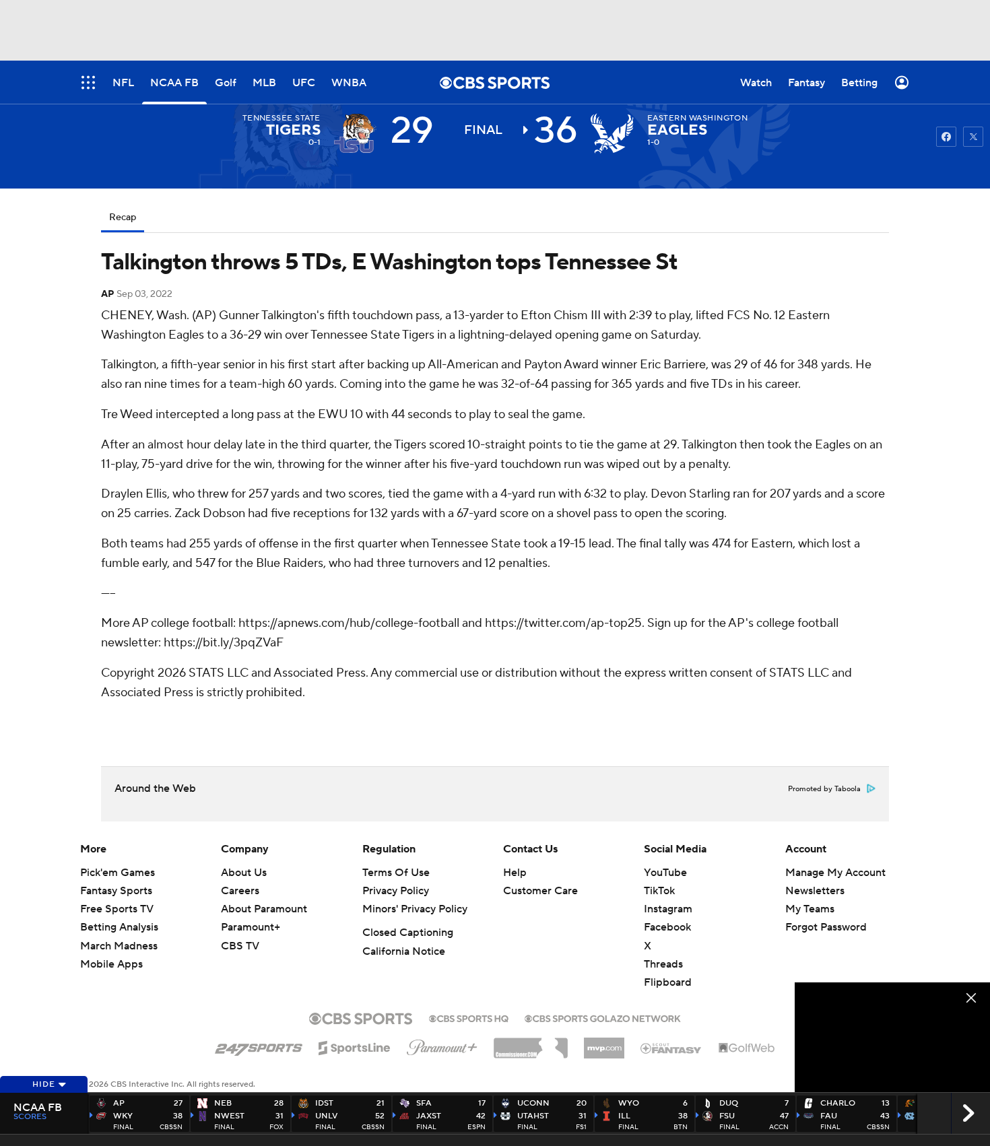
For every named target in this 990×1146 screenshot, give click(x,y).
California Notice (403, 951)
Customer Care (540, 891)
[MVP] (604, 1043)
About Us (244, 872)
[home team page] (612, 133)
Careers (240, 891)
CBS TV (240, 946)
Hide (43, 1084)
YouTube (665, 872)
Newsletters (815, 891)
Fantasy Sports (116, 891)
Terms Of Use (396, 872)
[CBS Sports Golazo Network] (603, 1017)
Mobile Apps (111, 964)
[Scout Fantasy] (671, 1047)
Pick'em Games (117, 872)
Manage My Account (835, 872)
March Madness (119, 946)
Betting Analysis (119, 927)
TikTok (659, 891)
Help (515, 872)
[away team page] (355, 133)
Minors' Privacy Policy (414, 909)
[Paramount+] (442, 1045)
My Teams (809, 909)
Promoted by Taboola (824, 789)
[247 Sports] (258, 1045)
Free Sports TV (117, 909)
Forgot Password (826, 927)
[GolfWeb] (747, 1048)
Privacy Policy (395, 891)
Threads (663, 964)
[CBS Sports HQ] (468, 1017)
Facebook (667, 927)
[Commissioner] (531, 1043)
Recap (122, 217)
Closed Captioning (407, 932)
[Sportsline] (355, 1045)
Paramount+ (250, 927)
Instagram (668, 909)
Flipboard (668, 982)
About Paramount (264, 909)
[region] (892, 1037)
